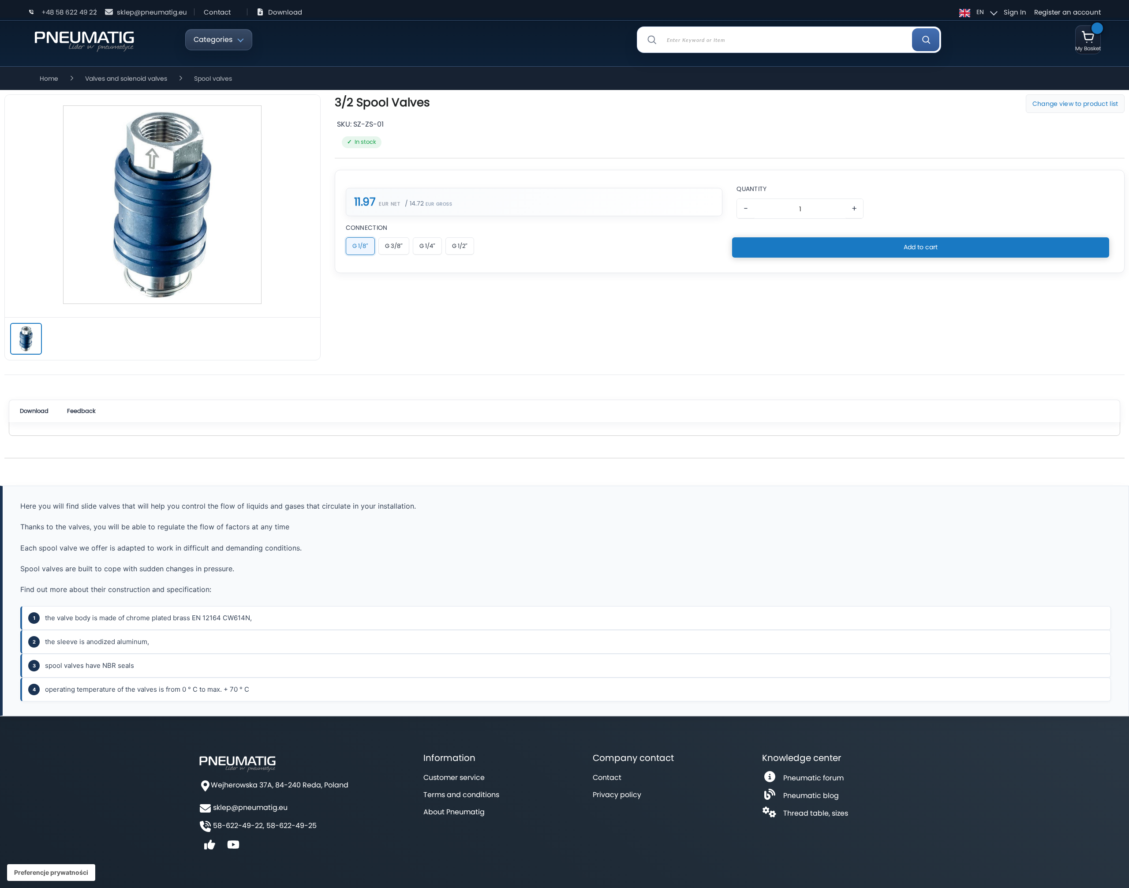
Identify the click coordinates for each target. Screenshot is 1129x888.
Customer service (454, 777)
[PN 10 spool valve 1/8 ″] (26, 339)
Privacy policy (617, 795)
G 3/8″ (394, 246)
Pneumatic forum (813, 778)
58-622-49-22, (238, 826)
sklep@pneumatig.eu (152, 12)
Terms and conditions (461, 795)
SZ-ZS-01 (368, 124)
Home (49, 78)
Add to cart (921, 247)
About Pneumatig (454, 812)
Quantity (751, 188)
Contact (217, 12)
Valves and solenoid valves (126, 78)
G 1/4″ (427, 246)
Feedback (81, 411)
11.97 (365, 202)
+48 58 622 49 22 (69, 12)
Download (285, 12)
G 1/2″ (459, 246)
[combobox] (789, 39)
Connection (367, 227)
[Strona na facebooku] (209, 848)
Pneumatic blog (811, 796)
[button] (977, 12)
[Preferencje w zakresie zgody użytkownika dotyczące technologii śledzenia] (51, 872)
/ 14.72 (414, 203)
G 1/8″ (360, 246)
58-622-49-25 (291, 826)
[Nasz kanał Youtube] (233, 848)
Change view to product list (1075, 103)
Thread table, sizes (815, 813)
